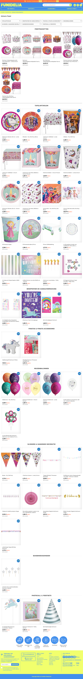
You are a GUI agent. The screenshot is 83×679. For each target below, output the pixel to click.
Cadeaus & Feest (71, 8)
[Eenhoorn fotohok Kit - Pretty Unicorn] (31, 611)
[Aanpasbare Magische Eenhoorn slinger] (52, 496)
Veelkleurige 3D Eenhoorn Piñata (9, 360)
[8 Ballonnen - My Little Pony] (11, 384)
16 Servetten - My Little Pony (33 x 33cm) (51, 209)
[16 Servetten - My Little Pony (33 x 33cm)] (52, 193)
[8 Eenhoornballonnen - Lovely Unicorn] (52, 384)
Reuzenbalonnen (68, 21)
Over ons (51, 664)
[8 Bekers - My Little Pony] (72, 121)
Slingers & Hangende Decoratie (11, 24)
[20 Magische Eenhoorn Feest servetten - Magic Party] (72, 265)
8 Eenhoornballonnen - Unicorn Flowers (30, 400)
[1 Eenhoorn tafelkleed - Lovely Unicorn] (52, 121)
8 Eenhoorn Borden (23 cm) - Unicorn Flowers (11, 209)
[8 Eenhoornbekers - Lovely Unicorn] (72, 157)
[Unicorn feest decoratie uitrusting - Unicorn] (72, 193)
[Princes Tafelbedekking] (52, 229)
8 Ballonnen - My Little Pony (8, 399)
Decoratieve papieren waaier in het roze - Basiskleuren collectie (31, 512)
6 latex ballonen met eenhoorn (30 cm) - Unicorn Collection (71, 400)
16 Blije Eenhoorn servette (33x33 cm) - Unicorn (31, 281)
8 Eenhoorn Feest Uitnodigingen (30, 320)
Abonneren (15, 664)
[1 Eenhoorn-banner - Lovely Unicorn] (31, 460)
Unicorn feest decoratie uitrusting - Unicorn (71, 209)
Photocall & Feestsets (49, 24)
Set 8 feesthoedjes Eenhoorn (49, 626)
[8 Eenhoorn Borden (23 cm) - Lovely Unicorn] (11, 121)
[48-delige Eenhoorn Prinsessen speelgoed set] (31, 344)
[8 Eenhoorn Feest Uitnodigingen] (31, 305)
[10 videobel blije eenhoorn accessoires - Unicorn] (11, 611)
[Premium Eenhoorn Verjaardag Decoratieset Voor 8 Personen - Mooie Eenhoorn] (72, 45)
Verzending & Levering (42, 659)
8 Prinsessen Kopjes (6, 244)
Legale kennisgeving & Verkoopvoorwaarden (54, 658)
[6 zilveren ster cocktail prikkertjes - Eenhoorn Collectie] (11, 571)
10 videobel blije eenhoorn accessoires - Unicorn (8, 627)
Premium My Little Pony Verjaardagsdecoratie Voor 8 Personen (9, 97)
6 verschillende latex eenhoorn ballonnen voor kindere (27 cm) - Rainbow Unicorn (9, 436)
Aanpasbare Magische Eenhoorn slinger (50, 512)
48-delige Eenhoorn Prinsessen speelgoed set (30, 360)
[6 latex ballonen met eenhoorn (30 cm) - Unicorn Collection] (72, 384)
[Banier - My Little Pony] (11, 460)
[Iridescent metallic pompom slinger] (11, 496)
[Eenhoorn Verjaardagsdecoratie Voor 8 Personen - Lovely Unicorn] (11, 45)
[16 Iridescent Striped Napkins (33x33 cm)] (11, 265)
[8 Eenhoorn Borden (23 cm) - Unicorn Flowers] (11, 193)
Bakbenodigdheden (28, 24)
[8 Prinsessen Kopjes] (11, 229)
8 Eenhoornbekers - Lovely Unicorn (71, 172)
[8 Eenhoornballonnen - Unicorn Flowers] (31, 384)
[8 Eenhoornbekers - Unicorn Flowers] (52, 157)
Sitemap (51, 663)
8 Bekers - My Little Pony (69, 136)
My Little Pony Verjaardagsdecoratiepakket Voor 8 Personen (51, 61)
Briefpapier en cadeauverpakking (31, 21)
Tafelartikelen (6, 21)
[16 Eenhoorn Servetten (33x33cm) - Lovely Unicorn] (31, 193)
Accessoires (51, 8)
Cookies (51, 662)
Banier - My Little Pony (7, 475)
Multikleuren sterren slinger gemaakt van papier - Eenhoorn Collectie (72, 476)
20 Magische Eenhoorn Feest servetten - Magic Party (70, 281)
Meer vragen (40, 664)
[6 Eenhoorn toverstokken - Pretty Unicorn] (52, 265)
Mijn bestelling (40, 658)
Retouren (39, 663)
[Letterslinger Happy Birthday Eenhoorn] (11, 532)
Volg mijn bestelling (29, 659)
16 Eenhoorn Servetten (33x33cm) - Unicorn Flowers (31, 173)
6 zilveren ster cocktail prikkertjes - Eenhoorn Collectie (10, 587)
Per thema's (10, 8)
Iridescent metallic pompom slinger (10, 511)
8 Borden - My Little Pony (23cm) (30, 136)
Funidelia (2, 12)
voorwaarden (7, 669)
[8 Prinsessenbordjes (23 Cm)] (31, 229)
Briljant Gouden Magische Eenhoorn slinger (71, 512)
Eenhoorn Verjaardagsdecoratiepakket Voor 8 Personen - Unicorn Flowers (31, 61)
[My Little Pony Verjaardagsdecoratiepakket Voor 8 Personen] (52, 45)
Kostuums (31, 8)
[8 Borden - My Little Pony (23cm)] (31, 121)
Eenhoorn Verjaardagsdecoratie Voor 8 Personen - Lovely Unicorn (10, 61)
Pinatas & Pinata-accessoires (51, 21)
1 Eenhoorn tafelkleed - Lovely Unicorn (50, 137)
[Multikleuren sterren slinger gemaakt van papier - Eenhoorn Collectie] (72, 460)
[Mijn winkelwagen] (81, 5)
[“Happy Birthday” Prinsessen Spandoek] (52, 460)
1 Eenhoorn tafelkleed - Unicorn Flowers (9, 173)
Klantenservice (29, 654)
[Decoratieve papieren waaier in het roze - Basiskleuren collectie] (31, 496)
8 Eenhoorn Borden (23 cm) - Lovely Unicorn (10, 137)
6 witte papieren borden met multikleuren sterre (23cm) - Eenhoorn (70, 245)
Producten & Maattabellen (40, 661)
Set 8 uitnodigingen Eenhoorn (50, 320)
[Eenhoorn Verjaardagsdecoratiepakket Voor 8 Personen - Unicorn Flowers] (31, 45)
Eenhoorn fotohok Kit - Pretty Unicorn (29, 627)
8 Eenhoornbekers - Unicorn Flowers (51, 172)
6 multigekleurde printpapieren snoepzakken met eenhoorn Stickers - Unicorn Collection (10, 320)
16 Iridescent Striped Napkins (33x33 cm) (10, 281)
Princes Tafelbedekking (48, 244)
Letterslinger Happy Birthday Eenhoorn (9, 547)
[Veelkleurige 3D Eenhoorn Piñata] (11, 344)
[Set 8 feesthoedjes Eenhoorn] (52, 611)
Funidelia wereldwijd (54, 656)
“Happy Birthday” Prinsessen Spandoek (50, 476)
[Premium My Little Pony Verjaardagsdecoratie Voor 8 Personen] (11, 81)
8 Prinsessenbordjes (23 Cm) (29, 244)
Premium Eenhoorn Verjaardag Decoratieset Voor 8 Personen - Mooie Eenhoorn (70, 61)
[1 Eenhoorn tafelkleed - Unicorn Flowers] (11, 157)
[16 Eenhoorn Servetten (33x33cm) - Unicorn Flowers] (31, 157)
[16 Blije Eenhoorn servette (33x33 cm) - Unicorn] (31, 265)
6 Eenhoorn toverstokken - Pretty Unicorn (50, 281)
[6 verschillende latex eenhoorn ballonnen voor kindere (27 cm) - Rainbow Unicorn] (11, 420)
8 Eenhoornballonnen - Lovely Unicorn (50, 400)
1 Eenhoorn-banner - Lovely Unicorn (31, 475)
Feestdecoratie (8, 12)
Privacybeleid (52, 660)
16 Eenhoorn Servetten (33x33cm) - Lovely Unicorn (31, 209)
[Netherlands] (64, 657)
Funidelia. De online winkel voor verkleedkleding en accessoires (11, 4)
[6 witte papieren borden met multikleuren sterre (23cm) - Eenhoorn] (72, 229)
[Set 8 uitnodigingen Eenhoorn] (52, 305)
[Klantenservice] (77, 5)
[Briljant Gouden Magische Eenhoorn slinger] (72, 496)
